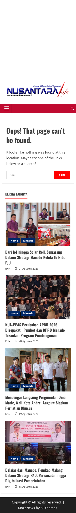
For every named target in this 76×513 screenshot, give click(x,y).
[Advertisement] (38, 38)
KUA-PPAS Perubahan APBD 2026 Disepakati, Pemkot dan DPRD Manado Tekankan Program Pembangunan (35, 330)
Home (14, 240)
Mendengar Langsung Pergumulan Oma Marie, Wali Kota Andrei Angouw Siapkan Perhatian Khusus (36, 402)
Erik (7, 268)
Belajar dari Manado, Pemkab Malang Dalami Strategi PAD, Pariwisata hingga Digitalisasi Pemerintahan (35, 475)
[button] (6, 108)
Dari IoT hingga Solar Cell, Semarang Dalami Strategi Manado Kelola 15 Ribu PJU (35, 257)
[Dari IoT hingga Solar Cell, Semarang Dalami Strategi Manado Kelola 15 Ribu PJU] (38, 224)
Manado (28, 240)
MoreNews (26, 508)
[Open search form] (72, 108)
